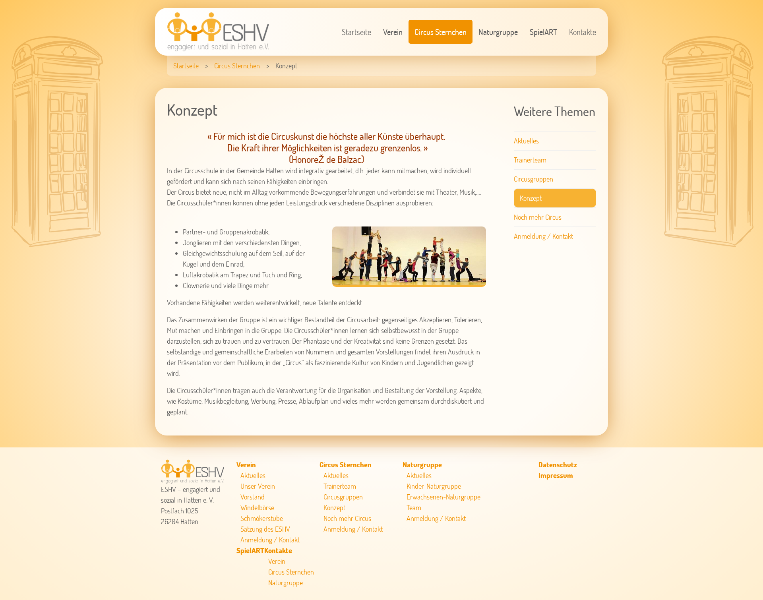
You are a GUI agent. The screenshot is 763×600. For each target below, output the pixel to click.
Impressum (555, 475)
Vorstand (252, 496)
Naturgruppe (498, 32)
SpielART (543, 32)
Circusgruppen (533, 179)
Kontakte (582, 32)
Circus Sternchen (440, 32)
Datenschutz (557, 464)
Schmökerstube (261, 518)
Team (414, 507)
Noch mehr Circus (538, 217)
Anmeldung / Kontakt (543, 236)
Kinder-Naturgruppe (434, 486)
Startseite (356, 32)
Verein (393, 32)
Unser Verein (257, 486)
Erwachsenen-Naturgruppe (443, 496)
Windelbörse (257, 507)
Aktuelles (526, 140)
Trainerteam (530, 160)
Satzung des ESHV (265, 529)
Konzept (531, 198)
